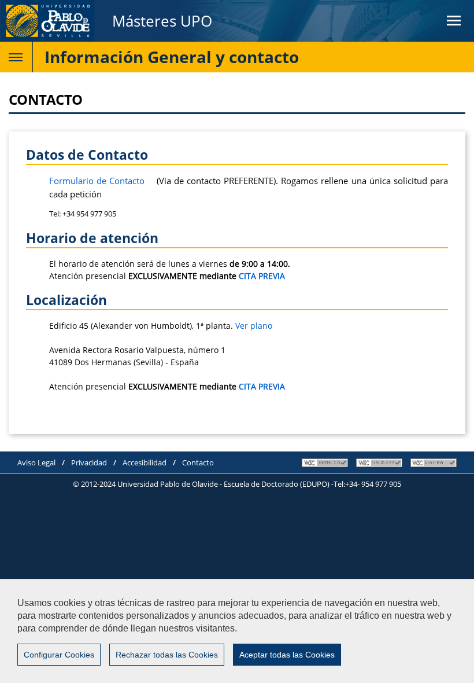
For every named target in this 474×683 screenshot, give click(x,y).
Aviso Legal (36, 462)
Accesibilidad (144, 462)
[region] (237, 631)
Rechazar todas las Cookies (167, 654)
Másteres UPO (162, 20)
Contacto (198, 462)
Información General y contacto (172, 57)
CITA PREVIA (262, 275)
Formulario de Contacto (97, 180)
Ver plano (253, 325)
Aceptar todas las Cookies (287, 654)
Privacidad (89, 462)
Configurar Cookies (59, 654)
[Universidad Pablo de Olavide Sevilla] (47, 21)
